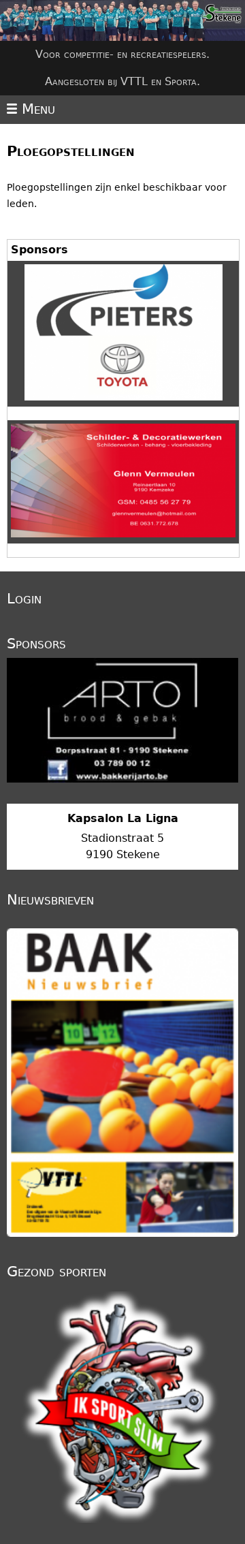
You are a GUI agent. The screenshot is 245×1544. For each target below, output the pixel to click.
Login (24, 598)
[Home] (122, 20)
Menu (36, 109)
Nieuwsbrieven (50, 900)
